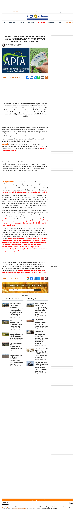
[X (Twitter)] (35, 77)
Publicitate (30, 12)
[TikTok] (46, 278)
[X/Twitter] (38, 278)
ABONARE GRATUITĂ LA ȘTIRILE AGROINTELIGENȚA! (25, 285)
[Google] (27, 278)
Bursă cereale (41, 22)
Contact (23, 12)
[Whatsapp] (38, 77)
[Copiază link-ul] (46, 77)
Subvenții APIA (13, 22)
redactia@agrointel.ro (19, 509)
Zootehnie (31, 22)
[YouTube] (42, 278)
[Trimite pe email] (42, 77)
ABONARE (15, 12)
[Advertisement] (37, 5)
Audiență (38, 12)
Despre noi (4, 503)
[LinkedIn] (31, 77)
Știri (4, 22)
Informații (58, 12)
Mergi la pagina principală (37, 500)
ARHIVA (61, 22)
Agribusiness (51, 22)
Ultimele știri (32, 299)
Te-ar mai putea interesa (10, 299)
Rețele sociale (48, 12)
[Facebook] (27, 77)
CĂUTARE (68, 22)
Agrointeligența (6, 507)
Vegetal (22, 22)
